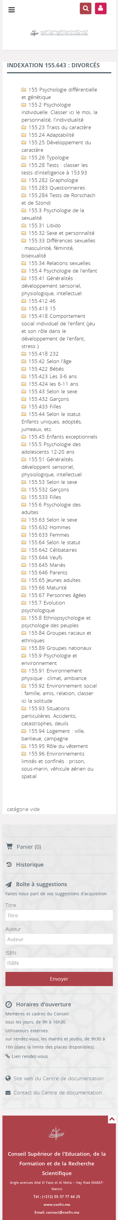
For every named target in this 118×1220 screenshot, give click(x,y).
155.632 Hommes (48, 527)
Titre (10, 905)
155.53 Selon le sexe (52, 482)
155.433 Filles (44, 406)
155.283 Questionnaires (56, 188)
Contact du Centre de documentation (58, 1092)
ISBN (10, 953)
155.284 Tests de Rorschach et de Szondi (58, 199)
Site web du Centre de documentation (58, 1078)
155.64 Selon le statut (53, 542)
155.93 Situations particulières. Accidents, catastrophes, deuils (49, 716)
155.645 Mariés (46, 565)
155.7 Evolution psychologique (43, 606)
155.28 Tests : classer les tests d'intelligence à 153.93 (54, 168)
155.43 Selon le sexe (52, 391)
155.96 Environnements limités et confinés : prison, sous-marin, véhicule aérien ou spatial (57, 765)
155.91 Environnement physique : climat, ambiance (54, 674)
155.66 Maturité (47, 587)
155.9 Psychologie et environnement (49, 659)
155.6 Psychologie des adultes (51, 508)
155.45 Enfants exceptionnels (62, 437)
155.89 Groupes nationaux (59, 648)
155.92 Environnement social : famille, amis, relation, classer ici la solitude (59, 693)
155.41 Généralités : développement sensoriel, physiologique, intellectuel (51, 285)
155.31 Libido (44, 225)
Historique (30, 865)
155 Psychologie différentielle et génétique (59, 93)
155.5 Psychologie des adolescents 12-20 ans (51, 448)
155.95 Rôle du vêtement (57, 746)
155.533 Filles (44, 497)
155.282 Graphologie (52, 180)
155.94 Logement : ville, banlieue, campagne (53, 734)
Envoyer (59, 979)
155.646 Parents (47, 572)
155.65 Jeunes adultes (53, 580)
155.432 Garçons (48, 399)
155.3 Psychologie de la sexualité (52, 214)
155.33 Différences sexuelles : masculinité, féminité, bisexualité (58, 248)
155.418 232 (43, 354)
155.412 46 (41, 301)
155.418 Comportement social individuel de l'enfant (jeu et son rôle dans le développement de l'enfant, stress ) (58, 331)
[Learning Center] (59, 33)
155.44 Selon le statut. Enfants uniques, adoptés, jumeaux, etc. (51, 421)
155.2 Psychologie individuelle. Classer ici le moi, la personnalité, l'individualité (59, 112)
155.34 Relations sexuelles (58, 263)
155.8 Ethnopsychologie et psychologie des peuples (56, 621)
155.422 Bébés (45, 369)
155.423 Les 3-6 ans (52, 376)
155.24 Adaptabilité (50, 135)
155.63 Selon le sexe (52, 520)
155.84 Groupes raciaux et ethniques (56, 636)
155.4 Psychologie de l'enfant (62, 271)
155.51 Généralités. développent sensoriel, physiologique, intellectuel (51, 467)
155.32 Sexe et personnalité (60, 233)
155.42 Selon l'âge (49, 361)
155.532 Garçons (48, 489)
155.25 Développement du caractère (56, 146)
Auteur (13, 929)
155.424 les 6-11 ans (52, 384)
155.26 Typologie (48, 157)
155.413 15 (41, 308)
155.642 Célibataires (52, 550)
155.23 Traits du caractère (59, 127)
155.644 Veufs (44, 557)
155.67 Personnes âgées (56, 595)
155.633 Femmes (48, 535)
